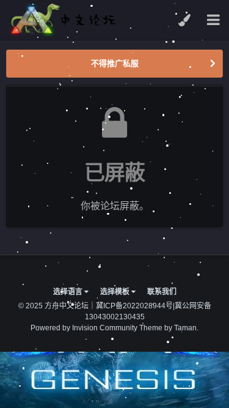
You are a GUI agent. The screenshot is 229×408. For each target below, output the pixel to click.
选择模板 (115, 291)
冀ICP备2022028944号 (134, 306)
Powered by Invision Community (84, 328)
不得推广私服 (115, 63)
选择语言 (68, 291)
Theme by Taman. (168, 328)
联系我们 (161, 291)
